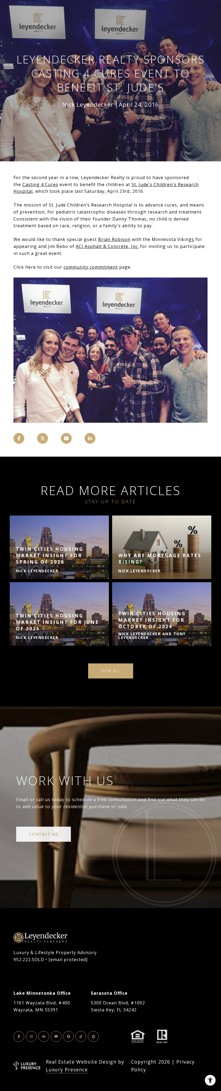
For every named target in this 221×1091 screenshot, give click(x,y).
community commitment (91, 267)
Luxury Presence (67, 1069)
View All (110, 670)
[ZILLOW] (93, 1036)
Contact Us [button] (43, 834)
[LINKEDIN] (43, 1036)
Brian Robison (114, 239)
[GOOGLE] (68, 1036)
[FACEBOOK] (18, 1036)
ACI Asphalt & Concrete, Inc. (107, 246)
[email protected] (68, 959)
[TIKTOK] (80, 1036)
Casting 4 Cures (40, 184)
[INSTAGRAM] (31, 1036)
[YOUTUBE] (56, 1036)
